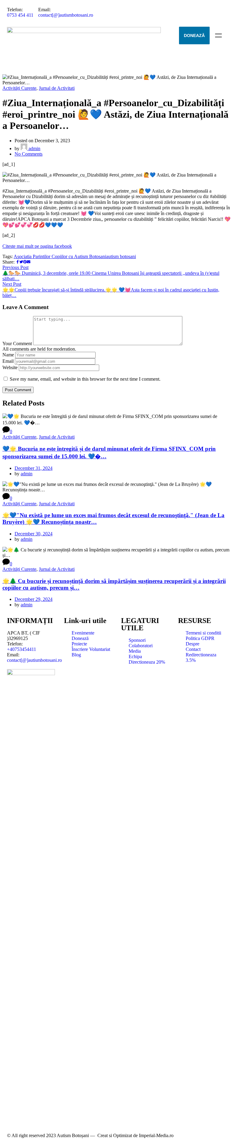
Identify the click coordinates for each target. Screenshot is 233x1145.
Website (10, 367)
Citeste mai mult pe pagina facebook (37, 246)
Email (8, 361)
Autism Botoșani (73, 1135)
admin (33, 148)
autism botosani (121, 256)
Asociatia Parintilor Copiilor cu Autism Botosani (60, 256)
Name (8, 354)
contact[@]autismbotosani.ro (65, 15)
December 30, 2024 (33, 533)
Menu (218, 35)
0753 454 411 (20, 15)
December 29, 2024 (33, 599)
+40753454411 (21, 649)
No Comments (28, 154)
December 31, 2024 (33, 468)
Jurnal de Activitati (57, 88)
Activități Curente (19, 88)
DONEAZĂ (194, 35)
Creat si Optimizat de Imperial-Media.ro (135, 1135)
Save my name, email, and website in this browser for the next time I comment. (85, 379)
